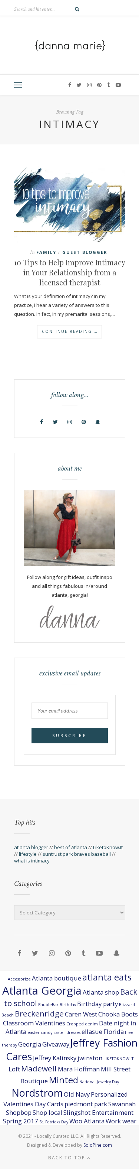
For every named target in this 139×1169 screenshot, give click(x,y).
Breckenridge (39, 1013)
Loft (14, 1069)
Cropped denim (82, 1023)
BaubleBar (48, 1004)
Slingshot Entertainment (98, 1112)
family (46, 252)
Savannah (122, 1104)
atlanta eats (107, 977)
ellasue (92, 1031)
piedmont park (85, 1104)
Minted (63, 1080)
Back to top (67, 1158)
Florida (113, 1031)
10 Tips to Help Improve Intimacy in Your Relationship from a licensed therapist (69, 272)
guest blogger (84, 252)
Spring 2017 (20, 1121)
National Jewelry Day (99, 1081)
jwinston (89, 1058)
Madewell (39, 1068)
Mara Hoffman (79, 1069)
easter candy (39, 1032)
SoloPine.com (97, 1145)
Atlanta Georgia (42, 990)
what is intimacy (32, 860)
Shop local (47, 1112)
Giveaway (55, 1044)
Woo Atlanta (87, 1121)
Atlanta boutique (56, 978)
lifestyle (28, 854)
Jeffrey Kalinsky (54, 1058)
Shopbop (19, 1112)
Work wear (121, 1121)
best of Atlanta (70, 847)
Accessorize (19, 979)
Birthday (68, 1004)
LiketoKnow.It (108, 847)
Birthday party (97, 1003)
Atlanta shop (101, 992)
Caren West (81, 1014)
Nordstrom (37, 1093)
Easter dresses (66, 1032)
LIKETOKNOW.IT (118, 1058)
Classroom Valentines (34, 1023)
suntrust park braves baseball (77, 854)
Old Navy (77, 1094)
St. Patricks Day (53, 1121)
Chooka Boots (118, 1014)
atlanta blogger (31, 847)
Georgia (29, 1044)
